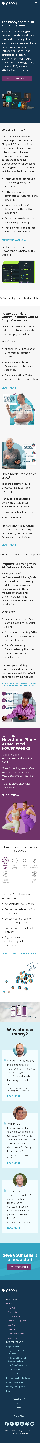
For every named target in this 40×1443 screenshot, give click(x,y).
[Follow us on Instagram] (12, 1424)
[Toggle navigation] (36, 3)
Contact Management (17, 1320)
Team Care (12, 1329)
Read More (13, 1096)
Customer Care (14, 1316)
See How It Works (14, 240)
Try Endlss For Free (16, 78)
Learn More (9, 387)
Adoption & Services (14, 1382)
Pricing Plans (19, 1416)
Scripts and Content (16, 1333)
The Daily (12, 1308)
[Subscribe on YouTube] (32, 1424)
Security (25, 1433)
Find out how (10, 795)
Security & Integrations (16, 1386)
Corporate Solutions (14, 1346)
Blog (8, 1391)
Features (10, 1303)
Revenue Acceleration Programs (19, 1378)
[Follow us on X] (22, 1424)
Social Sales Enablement (17, 1374)
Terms (17, 1433)
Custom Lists (13, 1338)
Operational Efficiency (17, 1369)
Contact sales (19, 1267)
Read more (13, 1163)
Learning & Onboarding (17, 1365)
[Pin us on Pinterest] (27, 1424)
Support (19, 1412)
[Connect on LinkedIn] (17, 1424)
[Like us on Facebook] (7, 1424)
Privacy (32, 1431)
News (19, 1407)
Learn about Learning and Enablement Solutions (19, 684)
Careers (19, 1403)
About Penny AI (19, 1399)
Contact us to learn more (18, 953)
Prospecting (13, 1312)
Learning (11, 1325)
